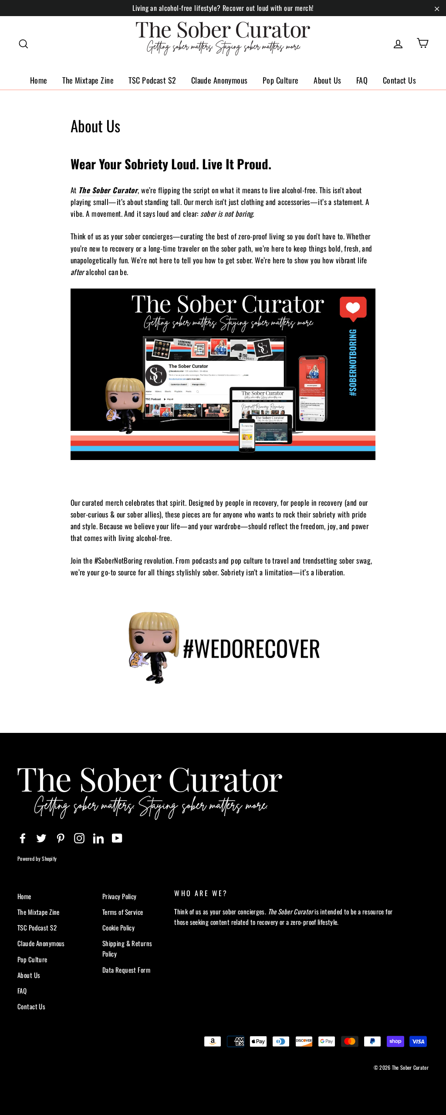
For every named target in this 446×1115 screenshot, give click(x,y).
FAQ (362, 80)
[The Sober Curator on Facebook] (22, 837)
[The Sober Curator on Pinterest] (60, 837)
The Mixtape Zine (88, 80)
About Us (327, 80)
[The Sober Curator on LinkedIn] (98, 837)
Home (38, 80)
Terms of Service (122, 912)
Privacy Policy (119, 896)
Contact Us (399, 80)
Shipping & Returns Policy (127, 948)
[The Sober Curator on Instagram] (79, 837)
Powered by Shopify (37, 858)
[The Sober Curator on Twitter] (41, 837)
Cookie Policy (118, 927)
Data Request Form (126, 969)
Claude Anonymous (219, 80)
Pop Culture (281, 80)
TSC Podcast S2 (152, 80)
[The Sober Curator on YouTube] (117, 837)
